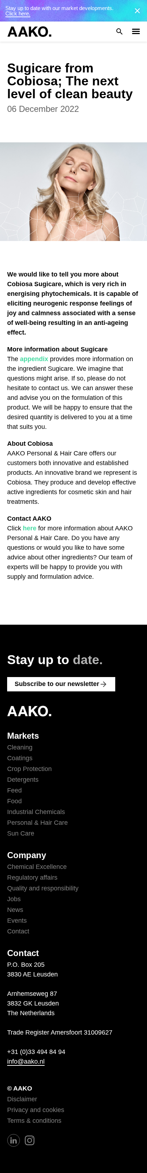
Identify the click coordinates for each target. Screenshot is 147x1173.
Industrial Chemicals (36, 811)
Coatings (19, 758)
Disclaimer (22, 1099)
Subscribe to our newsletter (61, 684)
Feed (14, 790)
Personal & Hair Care (37, 822)
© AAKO (19, 1088)
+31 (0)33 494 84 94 (36, 1051)
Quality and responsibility (42, 888)
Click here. (17, 13)
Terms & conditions (34, 1120)
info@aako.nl (26, 1061)
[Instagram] (29, 1139)
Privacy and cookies (35, 1109)
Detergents (23, 779)
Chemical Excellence (37, 866)
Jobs (14, 899)
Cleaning (19, 747)
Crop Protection (29, 768)
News (15, 909)
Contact (18, 931)
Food (14, 801)
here (29, 528)
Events (17, 920)
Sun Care (20, 833)
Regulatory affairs (32, 877)
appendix (34, 359)
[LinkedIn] (13, 1139)
